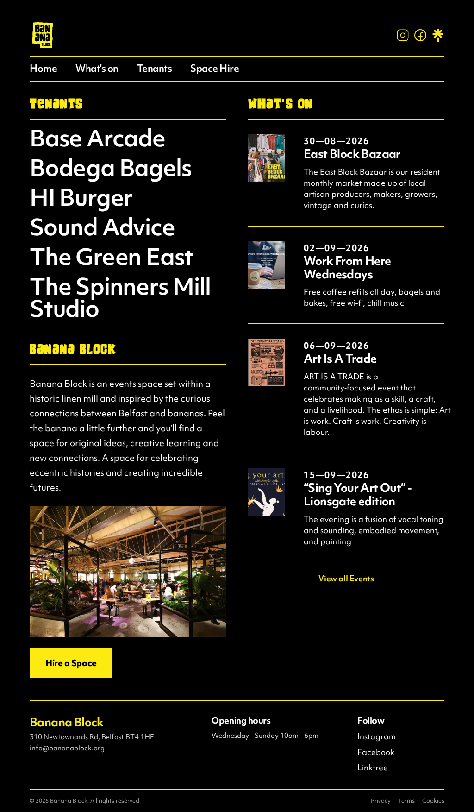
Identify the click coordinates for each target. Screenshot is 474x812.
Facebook (375, 752)
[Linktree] (437, 35)
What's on (96, 68)
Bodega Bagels (110, 168)
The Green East (111, 256)
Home (43, 68)
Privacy (381, 801)
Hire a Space (71, 662)
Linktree (372, 767)
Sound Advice (102, 227)
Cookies (433, 801)
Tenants (154, 68)
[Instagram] (402, 35)
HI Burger (81, 197)
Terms (406, 801)
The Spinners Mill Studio (120, 297)
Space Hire (214, 68)
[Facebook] (420, 35)
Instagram (376, 736)
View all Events (346, 578)
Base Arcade (97, 138)
